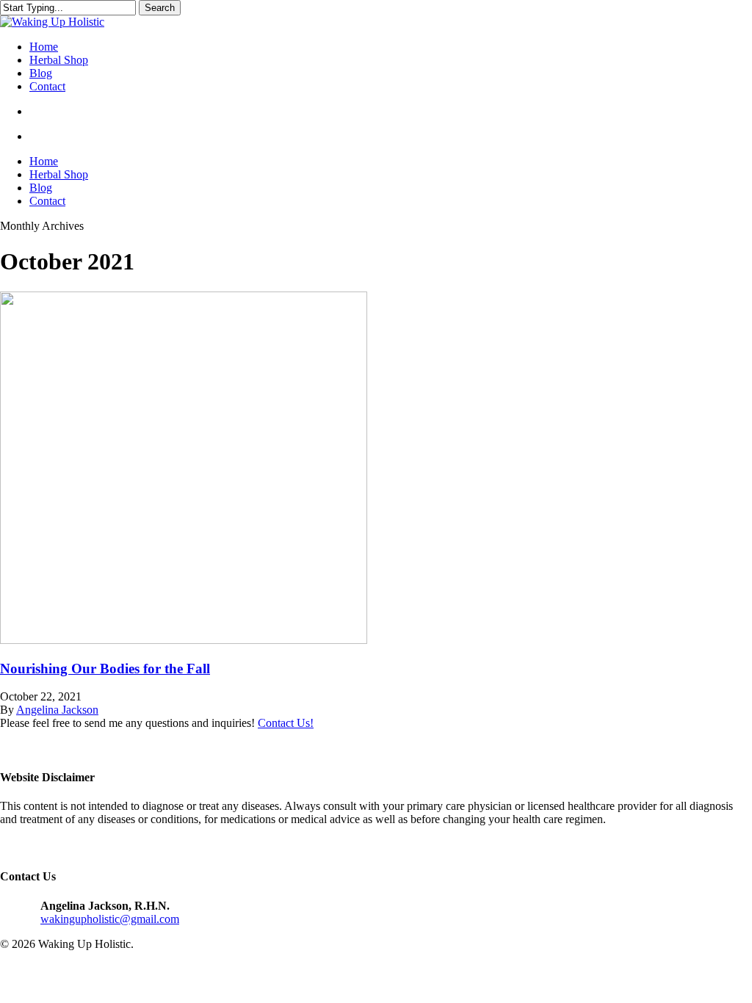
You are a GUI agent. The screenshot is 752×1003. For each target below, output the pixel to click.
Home (43, 161)
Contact (47, 201)
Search (160, 7)
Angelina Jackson (57, 709)
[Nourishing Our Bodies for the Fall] (183, 640)
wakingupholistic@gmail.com (109, 919)
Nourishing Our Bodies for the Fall (105, 668)
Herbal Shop (58, 174)
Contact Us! (286, 723)
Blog (40, 187)
